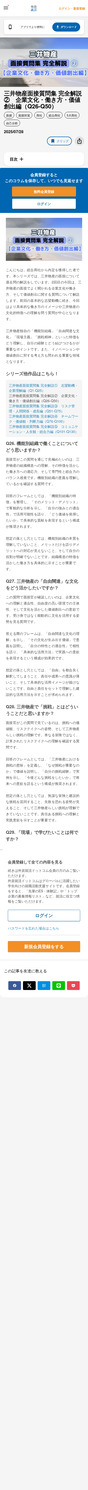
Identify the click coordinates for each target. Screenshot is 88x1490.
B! (44, 985)
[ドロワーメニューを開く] (6, 8)
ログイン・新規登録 (72, 8)
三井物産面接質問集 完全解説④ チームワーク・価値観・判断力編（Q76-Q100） (43, 419)
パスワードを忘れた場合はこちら (33, 928)
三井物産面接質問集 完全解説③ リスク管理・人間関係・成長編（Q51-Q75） (42, 408)
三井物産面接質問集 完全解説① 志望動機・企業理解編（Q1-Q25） (43, 388)
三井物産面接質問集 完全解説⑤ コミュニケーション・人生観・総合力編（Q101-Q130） (43, 429)
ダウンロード (69, 27)
